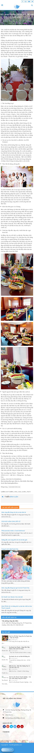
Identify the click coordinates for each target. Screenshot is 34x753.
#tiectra (17, 481)
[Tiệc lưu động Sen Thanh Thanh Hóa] (17, 6)
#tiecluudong (5, 481)
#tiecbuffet (23, 481)
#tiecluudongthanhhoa (11, 483)
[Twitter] (15, 726)
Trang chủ (5, 21)
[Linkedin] (22, 726)
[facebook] (22, 1)
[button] (32, 5)
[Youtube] (18, 726)
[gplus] (26, 1)
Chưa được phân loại (15, 21)
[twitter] (32, 1)
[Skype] (11, 726)
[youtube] (29, 1)
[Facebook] (4, 726)
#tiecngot (11, 481)
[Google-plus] (7, 726)
